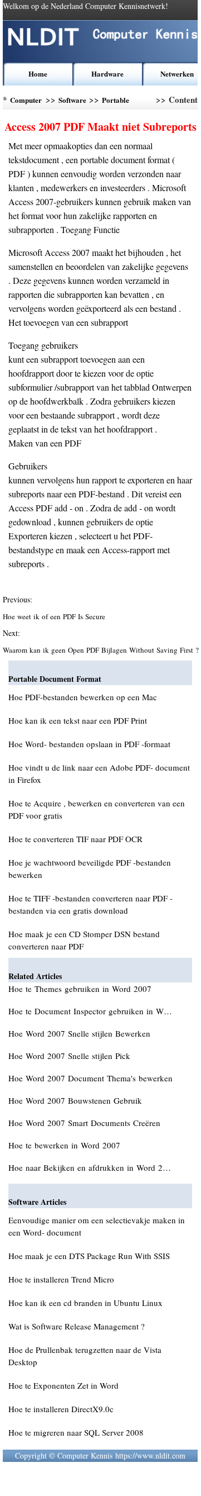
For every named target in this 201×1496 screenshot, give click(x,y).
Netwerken (177, 73)
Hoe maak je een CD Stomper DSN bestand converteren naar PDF (84, 940)
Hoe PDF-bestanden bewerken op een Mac (82, 696)
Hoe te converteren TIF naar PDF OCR (75, 838)
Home (37, 73)
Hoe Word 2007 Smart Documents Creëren (85, 1122)
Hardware (107, 73)
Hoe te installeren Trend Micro (61, 1279)
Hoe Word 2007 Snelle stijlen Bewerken (80, 1033)
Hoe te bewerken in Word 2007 (65, 1145)
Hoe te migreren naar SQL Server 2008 (76, 1432)
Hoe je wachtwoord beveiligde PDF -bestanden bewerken (89, 868)
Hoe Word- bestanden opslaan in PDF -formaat (89, 743)
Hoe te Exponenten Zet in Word (63, 1385)
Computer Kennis (26, 102)
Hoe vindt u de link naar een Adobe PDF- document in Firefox (99, 773)
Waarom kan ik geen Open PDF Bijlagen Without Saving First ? (100, 650)
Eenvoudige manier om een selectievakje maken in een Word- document (96, 1226)
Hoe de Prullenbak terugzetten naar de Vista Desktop (84, 1355)
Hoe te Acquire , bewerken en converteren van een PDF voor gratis (96, 809)
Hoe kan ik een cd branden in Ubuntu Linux (85, 1302)
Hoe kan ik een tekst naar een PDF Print (77, 720)
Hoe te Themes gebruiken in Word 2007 (81, 988)
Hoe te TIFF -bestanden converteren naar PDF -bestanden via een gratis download (90, 904)
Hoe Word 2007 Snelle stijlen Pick (70, 1055)
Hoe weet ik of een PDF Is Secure (55, 616)
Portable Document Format (118, 102)
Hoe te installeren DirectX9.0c (61, 1408)
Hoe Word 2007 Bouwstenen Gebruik (76, 1100)
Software (72, 99)
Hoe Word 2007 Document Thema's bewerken (91, 1078)
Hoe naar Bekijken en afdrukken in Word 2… (89, 1167)
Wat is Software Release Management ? (76, 1326)
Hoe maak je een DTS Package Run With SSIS (89, 1255)
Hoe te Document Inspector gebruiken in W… (90, 1011)
